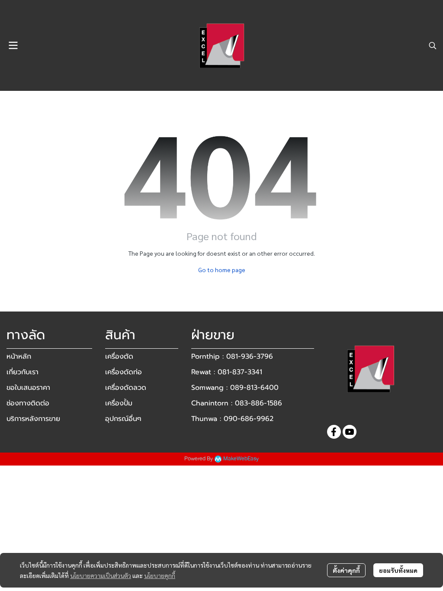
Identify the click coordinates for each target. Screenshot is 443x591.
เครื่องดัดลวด (125, 387)
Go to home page (221, 269)
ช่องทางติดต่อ (27, 403)
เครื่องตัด (119, 356)
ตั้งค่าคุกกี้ (346, 570)
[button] (433, 45)
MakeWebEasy (241, 458)
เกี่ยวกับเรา (22, 372)
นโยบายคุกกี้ (159, 575)
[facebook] (334, 432)
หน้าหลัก (18, 356)
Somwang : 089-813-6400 (235, 387)
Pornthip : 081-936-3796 (232, 356)
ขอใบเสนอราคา (28, 387)
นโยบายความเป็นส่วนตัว (100, 575)
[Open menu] (13, 45)
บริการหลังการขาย (33, 419)
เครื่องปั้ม (118, 403)
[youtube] (349, 432)
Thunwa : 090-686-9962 (232, 419)
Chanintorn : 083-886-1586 (236, 403)
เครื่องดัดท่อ (123, 372)
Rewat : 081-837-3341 (226, 372)
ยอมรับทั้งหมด (398, 570)
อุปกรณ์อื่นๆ (123, 419)
